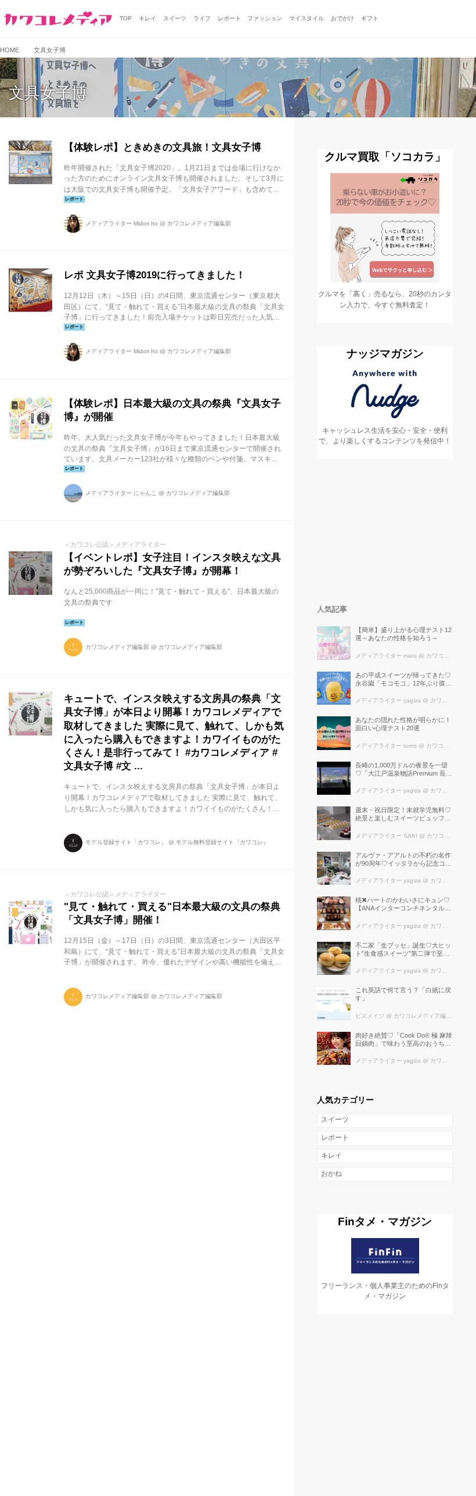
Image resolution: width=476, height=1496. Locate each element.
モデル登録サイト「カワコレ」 (126, 842)
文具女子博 (48, 93)
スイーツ (335, 1119)
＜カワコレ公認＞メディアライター (115, 544)
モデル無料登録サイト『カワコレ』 (222, 842)
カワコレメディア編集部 (199, 223)
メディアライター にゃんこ (121, 493)
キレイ (331, 1155)
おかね (331, 1173)
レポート (335, 1137)
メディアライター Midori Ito (121, 223)
